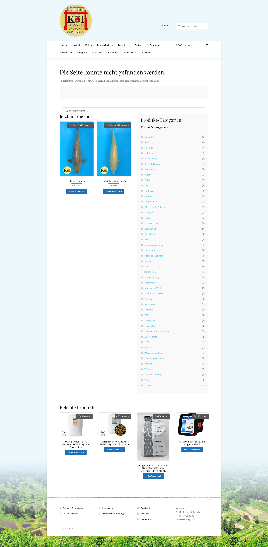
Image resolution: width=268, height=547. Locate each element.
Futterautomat (151, 223)
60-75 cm (149, 147)
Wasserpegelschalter (154, 358)
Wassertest (149, 363)
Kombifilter (149, 282)
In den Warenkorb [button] (77, 191)
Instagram (146, 519)
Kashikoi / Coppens (153, 255)
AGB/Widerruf (70, 513)
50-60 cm (149, 142)
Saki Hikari (149, 304)
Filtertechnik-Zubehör (155, 207)
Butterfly (148, 174)
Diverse (148, 185)
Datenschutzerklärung (113, 513)
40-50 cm (149, 136)
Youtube (145, 513)
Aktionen (112, 52)
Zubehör (122, 45)
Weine (147, 369)
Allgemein (146, 52)
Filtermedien (150, 201)
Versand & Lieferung (73, 508)
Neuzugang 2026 (152, 288)
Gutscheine (97, 52)
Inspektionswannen (153, 245)
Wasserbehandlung (153, 353)
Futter (138, 45)
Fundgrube (82, 52)
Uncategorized (151, 336)
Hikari (147, 239)
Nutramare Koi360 (153, 293)
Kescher (148, 261)
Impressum (107, 508)
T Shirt (147, 315)
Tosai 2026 (149, 325)
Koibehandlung (151, 277)
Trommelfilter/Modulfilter (156, 331)
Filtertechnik (103, 45)
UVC (146, 342)
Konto (165, 25)
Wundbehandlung (153, 374)
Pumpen (148, 298)
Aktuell (76, 45)
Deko (147, 180)
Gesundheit (155, 45)
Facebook (145, 508)
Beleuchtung (150, 158)
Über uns (64, 45)
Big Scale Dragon (152, 163)
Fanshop (64, 52)
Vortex (147, 347)
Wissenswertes (129, 52)
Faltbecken (149, 190)
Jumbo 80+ (149, 250)
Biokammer (149, 169)
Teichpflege (149, 320)
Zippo (147, 379)
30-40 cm (152, 271)
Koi (87, 45)
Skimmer (148, 309)
